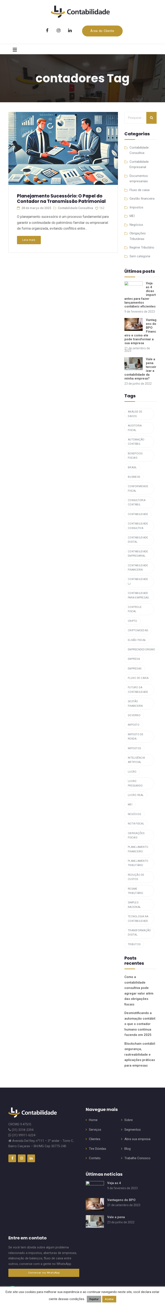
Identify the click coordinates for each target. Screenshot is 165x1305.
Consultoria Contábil (136, 502)
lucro (132, 771)
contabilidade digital (138, 539)
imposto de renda (136, 736)
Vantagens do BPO (121, 1200)
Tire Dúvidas (97, 1149)
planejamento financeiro (138, 849)
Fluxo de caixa (140, 190)
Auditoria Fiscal (135, 427)
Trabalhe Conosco (137, 1158)
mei (130, 804)
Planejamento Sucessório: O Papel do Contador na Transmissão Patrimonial (61, 198)
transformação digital (139, 932)
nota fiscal (136, 823)
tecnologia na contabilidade (138, 918)
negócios (134, 814)
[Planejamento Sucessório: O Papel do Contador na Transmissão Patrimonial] (62, 146)
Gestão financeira (142, 198)
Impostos (136, 207)
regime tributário (135, 891)
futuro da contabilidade (138, 689)
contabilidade (138, 514)
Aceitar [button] (109, 1299)
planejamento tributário (138, 863)
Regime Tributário (142, 247)
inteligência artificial (136, 760)
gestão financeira (135, 703)
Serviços (95, 1130)
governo (134, 715)
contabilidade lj (138, 581)
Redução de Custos (136, 877)
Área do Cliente (102, 31)
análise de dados (135, 413)
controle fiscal (135, 609)
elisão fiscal (137, 640)
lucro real (136, 795)
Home (93, 1120)
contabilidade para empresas (138, 595)
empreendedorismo (141, 649)
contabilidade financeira (138, 567)
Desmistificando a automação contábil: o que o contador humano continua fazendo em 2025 (140, 1024)
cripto (132, 620)
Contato (95, 1158)
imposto (133, 724)
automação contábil (136, 441)
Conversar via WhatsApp (44, 1272)
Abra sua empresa (137, 1139)
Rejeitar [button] (94, 1299)
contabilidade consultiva (138, 525)
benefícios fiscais (135, 455)
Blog (127, 1149)
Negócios (136, 225)
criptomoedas (138, 630)
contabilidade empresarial (138, 553)
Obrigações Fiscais (136, 835)
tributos (134, 944)
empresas (134, 668)
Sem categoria (140, 256)
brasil (132, 467)
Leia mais (28, 239)
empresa (134, 658)
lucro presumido (135, 783)
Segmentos (132, 1130)
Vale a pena (116, 1217)
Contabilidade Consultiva (75, 208)
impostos (134, 748)
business (134, 476)
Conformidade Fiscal (138, 488)
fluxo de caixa (138, 678)
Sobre (128, 1120)
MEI (132, 216)
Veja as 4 (114, 1183)
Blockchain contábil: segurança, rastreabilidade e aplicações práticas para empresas (140, 1054)
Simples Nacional (134, 904)
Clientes (94, 1139)
